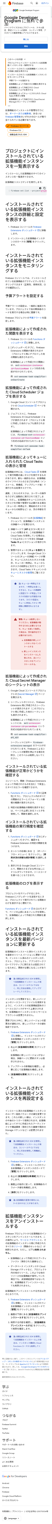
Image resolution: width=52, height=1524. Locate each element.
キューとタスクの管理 (21, 572)
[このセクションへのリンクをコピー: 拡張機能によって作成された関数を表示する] (35, 333)
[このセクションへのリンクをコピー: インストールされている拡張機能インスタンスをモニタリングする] (20, 271)
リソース (18, 1246)
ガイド (5, 1391)
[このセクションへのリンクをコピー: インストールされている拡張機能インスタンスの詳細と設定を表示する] (29, 220)
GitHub (5, 1408)
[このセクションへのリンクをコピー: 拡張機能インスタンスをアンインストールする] (20, 1226)
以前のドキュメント (10, 1466)
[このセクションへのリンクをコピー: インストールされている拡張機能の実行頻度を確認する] (15, 830)
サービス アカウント (30, 1240)
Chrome (5, 1487)
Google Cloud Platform (11, 1496)
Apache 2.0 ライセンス (29, 1364)
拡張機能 (38, 518)
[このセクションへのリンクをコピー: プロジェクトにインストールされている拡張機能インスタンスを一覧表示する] (42, 166)
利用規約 (6, 1511)
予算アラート (35, 318)
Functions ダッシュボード (23, 793)
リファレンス (7, 1395)
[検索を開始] (31, 3)
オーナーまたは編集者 (20, 113)
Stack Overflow (8, 1449)
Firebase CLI (15, 130)
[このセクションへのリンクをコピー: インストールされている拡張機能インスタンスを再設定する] (8, 1104)
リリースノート (8, 1457)
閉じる (26, 39)
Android (5, 1483)
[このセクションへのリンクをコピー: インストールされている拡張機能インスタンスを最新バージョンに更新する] (38, 944)
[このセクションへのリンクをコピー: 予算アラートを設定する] (8, 300)
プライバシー (17, 1511)
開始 (26, 46)
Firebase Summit (9, 1424)
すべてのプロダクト (10, 1500)
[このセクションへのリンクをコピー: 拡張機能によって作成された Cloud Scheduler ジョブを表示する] (28, 396)
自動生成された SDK (18, 134)
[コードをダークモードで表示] (40, 188)
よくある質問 (7, 1462)
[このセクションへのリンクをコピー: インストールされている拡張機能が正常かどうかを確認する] (22, 775)
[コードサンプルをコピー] (44, 188)
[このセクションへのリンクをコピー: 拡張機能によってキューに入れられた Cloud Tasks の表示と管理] (28, 466)
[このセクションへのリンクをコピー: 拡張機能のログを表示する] (11, 888)
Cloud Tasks (30, 472)
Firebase (5, 1492)
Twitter (5, 1429)
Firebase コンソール (20, 126)
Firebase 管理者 (13, 117)
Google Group (8, 1453)
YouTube (5, 1433)
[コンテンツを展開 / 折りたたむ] (24, 59)
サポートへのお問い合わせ (13, 1444)
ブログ (5, 1420)
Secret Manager (26, 694)
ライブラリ (6, 1404)
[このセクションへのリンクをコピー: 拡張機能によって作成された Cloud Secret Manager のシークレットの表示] (42, 685)
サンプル (6, 1400)
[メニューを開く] (4, 3)
